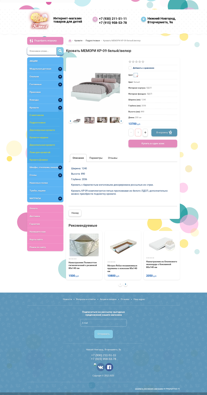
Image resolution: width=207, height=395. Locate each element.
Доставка (35, 216)
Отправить (104, 334)
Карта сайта (36, 239)
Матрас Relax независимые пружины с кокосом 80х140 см (122, 268)
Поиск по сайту (38, 247)
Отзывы (125, 299)
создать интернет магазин (149, 388)
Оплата (34, 208)
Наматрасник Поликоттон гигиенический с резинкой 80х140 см (83, 265)
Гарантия (35, 224)
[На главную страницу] (39, 19)
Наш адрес (139, 299)
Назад (75, 212)
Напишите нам (38, 231)
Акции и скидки (108, 299)
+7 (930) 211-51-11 (113, 19)
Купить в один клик (153, 143)
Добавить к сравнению (143, 68)
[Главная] (70, 42)
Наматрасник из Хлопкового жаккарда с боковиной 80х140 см (161, 264)
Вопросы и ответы (86, 299)
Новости (67, 299)
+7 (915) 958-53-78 (113, 23)
